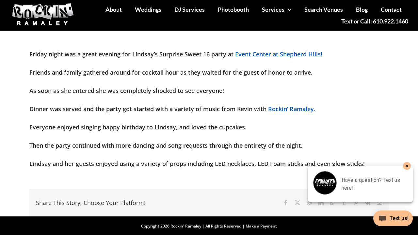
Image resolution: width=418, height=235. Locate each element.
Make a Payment (261, 226)
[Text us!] (393, 221)
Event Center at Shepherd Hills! (278, 54)
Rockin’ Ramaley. (291, 109)
